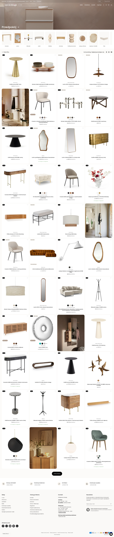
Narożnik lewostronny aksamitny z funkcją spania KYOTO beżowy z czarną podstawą (71, 310)
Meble (81, 5)
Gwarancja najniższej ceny (36, 509)
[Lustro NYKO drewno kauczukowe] (70, 67)
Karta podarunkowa (34, 511)
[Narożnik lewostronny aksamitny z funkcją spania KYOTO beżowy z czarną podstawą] (70, 290)
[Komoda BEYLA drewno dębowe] (15, 328)
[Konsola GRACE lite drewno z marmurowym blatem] (15, 177)
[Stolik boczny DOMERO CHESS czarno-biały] (15, 403)
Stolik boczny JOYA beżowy (98, 345)
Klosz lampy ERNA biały (71, 234)
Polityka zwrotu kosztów (45, 532)
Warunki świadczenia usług (62, 532)
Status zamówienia (34, 499)
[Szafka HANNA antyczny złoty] (98, 140)
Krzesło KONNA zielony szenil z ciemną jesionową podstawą (99, 462)
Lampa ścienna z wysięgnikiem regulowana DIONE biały (71, 271)
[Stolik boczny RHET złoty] (15, 67)
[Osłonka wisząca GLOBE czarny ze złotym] (15, 440)
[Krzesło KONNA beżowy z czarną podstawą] (15, 252)
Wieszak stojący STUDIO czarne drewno (43, 420)
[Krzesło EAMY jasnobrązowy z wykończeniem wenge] (70, 177)
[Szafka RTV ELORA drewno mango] (43, 365)
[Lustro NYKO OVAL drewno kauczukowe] (43, 290)
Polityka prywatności (53, 532)
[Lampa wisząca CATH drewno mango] (98, 67)
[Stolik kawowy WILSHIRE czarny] (15, 140)
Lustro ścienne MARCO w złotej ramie (71, 157)
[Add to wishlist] (27, 55)
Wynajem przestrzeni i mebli (8, 511)
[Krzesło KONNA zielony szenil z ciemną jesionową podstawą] (98, 440)
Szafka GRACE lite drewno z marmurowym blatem (71, 420)
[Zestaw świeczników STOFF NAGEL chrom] (70, 102)
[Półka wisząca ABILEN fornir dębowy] (98, 403)
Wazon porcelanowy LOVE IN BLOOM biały (99, 196)
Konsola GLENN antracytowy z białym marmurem (15, 382)
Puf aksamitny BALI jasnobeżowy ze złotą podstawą (43, 197)
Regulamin (32, 505)
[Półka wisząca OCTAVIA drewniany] (15, 217)
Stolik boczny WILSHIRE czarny (71, 382)
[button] (2, 5)
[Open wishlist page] (106, 5)
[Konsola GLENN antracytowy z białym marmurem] (15, 365)
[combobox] (100, 1)
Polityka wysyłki (70, 532)
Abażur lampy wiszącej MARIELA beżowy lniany (15, 309)
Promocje (39, 1)
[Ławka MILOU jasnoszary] (43, 217)
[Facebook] (3, 526)
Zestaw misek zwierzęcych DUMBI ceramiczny (43, 84)
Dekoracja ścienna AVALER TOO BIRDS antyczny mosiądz (98, 385)
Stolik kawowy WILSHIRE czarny (15, 157)
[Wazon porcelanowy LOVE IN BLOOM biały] (98, 177)
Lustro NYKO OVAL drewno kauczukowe (43, 307)
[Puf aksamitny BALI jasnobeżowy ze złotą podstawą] (43, 177)
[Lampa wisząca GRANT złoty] (70, 440)
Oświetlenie (87, 5)
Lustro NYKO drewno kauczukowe (71, 84)
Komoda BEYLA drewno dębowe (15, 347)
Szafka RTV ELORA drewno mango (43, 382)
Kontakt (31, 497)
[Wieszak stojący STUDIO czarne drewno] (43, 403)
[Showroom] (109, 5)
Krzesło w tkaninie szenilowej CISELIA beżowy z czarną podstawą (43, 122)
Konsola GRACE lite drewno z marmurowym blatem (15, 195)
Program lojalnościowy (35, 507)
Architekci (4, 501)
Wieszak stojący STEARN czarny (98, 307)
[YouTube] (10, 526)
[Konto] (103, 5)
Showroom (4, 499)
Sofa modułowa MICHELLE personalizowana (43, 269)
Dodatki (93, 5)
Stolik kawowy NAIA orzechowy (98, 121)
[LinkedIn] (17, 526)
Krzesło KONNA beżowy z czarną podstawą (15, 269)
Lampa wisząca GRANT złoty (71, 457)
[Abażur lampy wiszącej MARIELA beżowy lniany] (15, 290)
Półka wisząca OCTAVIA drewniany (15, 234)
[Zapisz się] (110, 503)
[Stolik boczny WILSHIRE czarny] (70, 365)
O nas (3, 497)
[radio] (40, 117)
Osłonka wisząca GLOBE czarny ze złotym (15, 459)
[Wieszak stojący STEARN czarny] (98, 290)
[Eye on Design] (11, 5)
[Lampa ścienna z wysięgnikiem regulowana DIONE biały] (70, 252)
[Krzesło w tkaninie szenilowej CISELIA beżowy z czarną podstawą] (43, 102)
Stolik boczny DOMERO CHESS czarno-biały (15, 420)
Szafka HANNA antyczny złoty (98, 157)
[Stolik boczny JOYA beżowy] (98, 328)
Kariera (3, 509)
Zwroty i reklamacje (34, 503)
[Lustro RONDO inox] (43, 328)
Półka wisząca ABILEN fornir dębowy (98, 420)
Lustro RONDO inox (43, 347)
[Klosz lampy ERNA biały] (70, 217)
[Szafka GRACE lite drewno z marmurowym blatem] (70, 403)
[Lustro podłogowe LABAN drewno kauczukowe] (43, 140)
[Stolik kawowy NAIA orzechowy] (98, 102)
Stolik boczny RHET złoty (15, 84)
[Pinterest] (13, 526)
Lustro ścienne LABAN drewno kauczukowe (98, 269)
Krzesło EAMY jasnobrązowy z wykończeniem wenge (71, 197)
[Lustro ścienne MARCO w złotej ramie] (70, 140)
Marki (3, 503)
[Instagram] (6, 526)
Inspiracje (99, 5)
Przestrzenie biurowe (6, 507)
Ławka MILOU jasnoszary (43, 234)
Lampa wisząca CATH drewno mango (98, 84)
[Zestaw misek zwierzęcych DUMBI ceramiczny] (43, 67)
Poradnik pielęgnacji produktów (37, 513)
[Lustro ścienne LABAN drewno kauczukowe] (98, 252)
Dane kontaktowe (57, 534)
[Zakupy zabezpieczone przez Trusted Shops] (88, 509)
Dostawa (32, 501)
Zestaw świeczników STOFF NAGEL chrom (71, 121)
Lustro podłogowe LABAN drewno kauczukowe (43, 157)
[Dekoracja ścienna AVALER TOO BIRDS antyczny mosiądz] (98, 365)
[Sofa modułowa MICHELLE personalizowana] (43, 252)
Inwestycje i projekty (6, 505)
